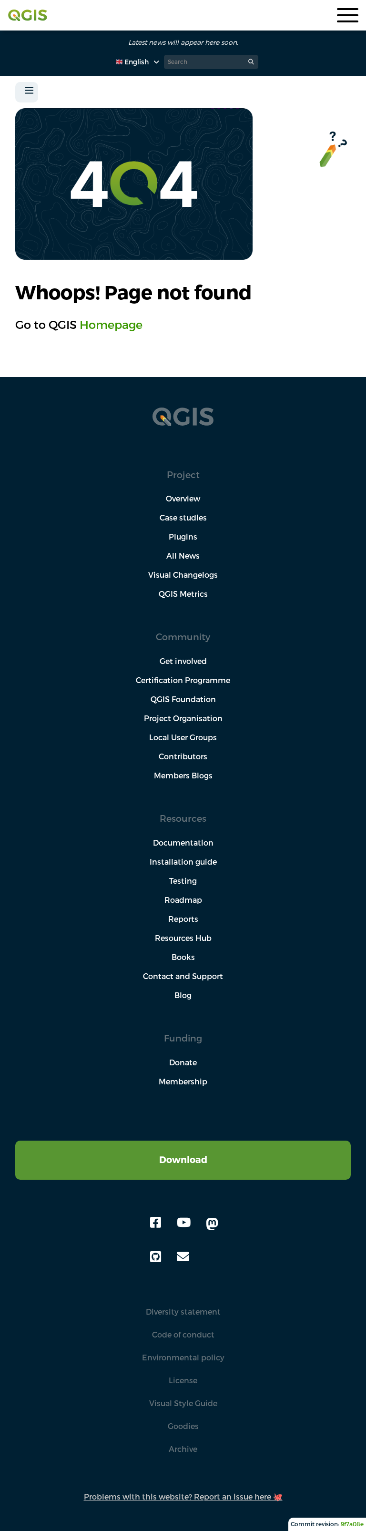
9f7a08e (352, 1524)
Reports (183, 919)
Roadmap (183, 900)
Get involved (183, 661)
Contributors (183, 756)
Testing (183, 881)
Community (183, 636)
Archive (183, 1449)
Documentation (183, 843)
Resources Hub (183, 938)
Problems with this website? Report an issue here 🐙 (183, 1496)
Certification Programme (183, 680)
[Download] (183, 1146)
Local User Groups (183, 737)
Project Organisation (183, 718)
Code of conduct (183, 1334)
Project (183, 474)
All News (183, 556)
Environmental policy (183, 1357)
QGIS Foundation (183, 699)
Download (183, 1159)
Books (183, 957)
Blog (183, 995)
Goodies (183, 1426)
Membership (183, 1081)
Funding (183, 1037)
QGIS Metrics (183, 594)
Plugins (183, 537)
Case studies (183, 517)
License (183, 1380)
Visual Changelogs (183, 575)
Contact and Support (183, 976)
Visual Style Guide (183, 1403)
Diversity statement (183, 1312)
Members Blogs (183, 775)
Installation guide (183, 862)
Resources (183, 818)
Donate (183, 1062)
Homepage (111, 324)
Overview (183, 498)
